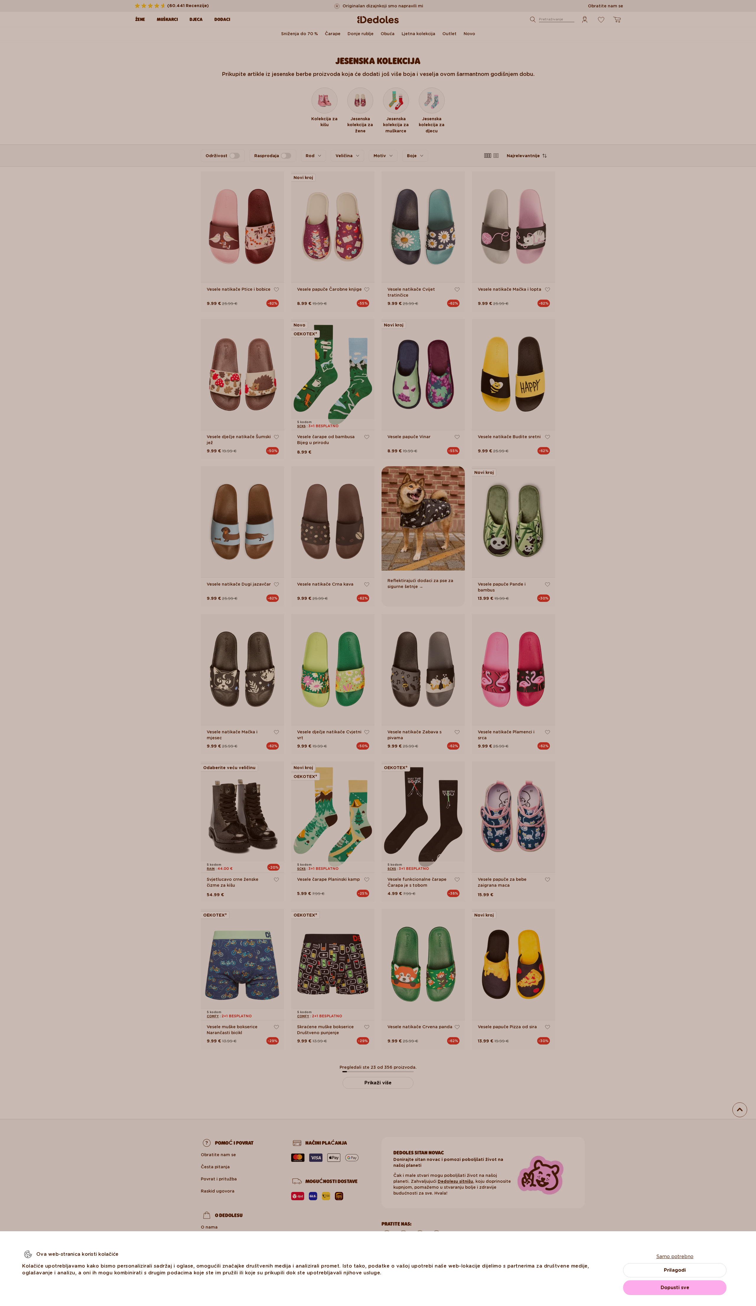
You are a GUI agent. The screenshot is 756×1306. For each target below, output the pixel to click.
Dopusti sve (675, 1287)
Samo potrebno (674, 1256)
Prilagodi (675, 1270)
